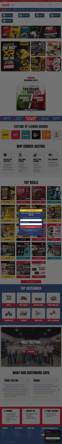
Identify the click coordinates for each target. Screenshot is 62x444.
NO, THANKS (31, 233)
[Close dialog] (42, 209)
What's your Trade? (24, 222)
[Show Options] (40, 224)
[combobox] (30, 224)
